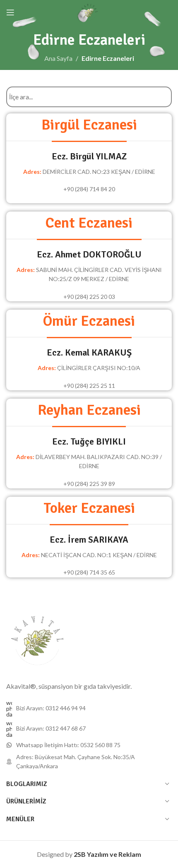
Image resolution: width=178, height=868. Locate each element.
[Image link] (37, 640)
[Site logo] (89, 11)
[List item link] (89, 708)
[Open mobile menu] (10, 12)
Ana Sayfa (58, 58)
